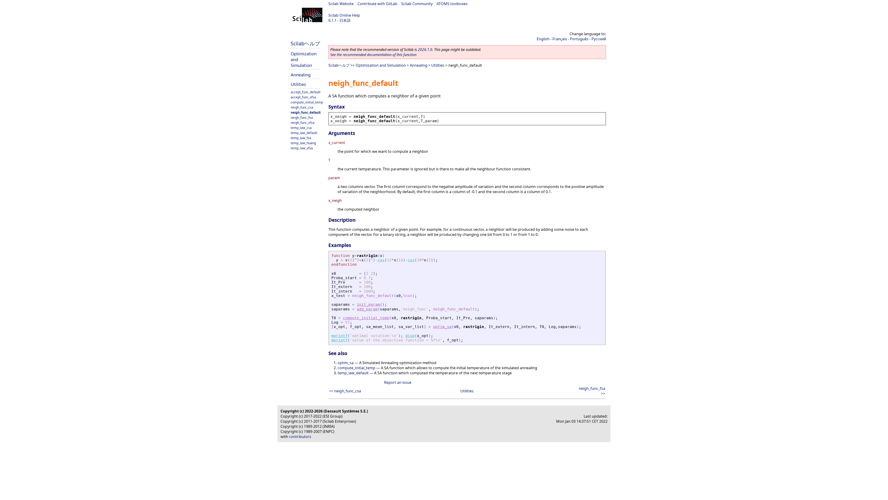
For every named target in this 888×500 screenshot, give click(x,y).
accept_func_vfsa (303, 97)
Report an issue (397, 382)
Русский (599, 38)
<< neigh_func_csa (345, 391)
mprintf (339, 336)
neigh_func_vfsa (302, 122)
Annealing (301, 75)
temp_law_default (304, 133)
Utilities (298, 84)
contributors (300, 436)
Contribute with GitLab (377, 3)
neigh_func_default (306, 112)
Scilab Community (417, 3)
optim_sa (442, 327)
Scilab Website (341, 3)
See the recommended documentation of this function (373, 54)
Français (559, 38)
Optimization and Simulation (381, 65)
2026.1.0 (425, 49)
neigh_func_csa (302, 107)
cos (381, 260)
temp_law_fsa (301, 138)
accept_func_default (306, 92)
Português (579, 38)
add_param (367, 309)
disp (410, 336)
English (543, 38)
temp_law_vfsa (302, 148)
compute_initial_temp (307, 102)
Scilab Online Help (344, 15)
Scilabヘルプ (305, 43)
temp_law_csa (301, 127)
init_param (368, 304)
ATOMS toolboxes (452, 3)
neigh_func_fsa (302, 117)
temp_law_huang (303, 143)
